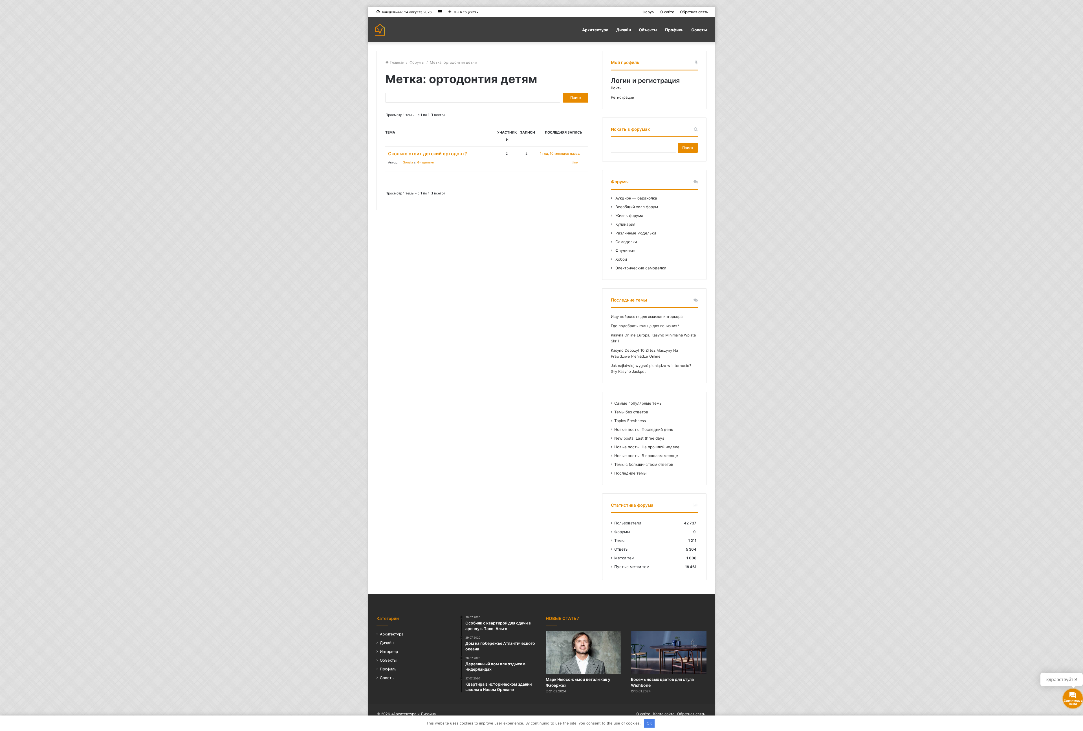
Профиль (674, 29)
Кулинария (624, 224)
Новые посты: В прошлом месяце (646, 455)
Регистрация (622, 97)
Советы (699, 29)
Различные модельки (635, 233)
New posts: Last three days (639, 438)
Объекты (648, 29)
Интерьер (389, 651)
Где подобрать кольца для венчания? (645, 326)
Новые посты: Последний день (643, 429)
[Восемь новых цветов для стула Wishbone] (668, 652)
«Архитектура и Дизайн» (413, 714)
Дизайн (623, 29)
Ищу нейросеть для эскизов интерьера (647, 316)
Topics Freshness (630, 420)
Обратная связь (694, 12)
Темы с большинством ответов (643, 464)
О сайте (667, 12)
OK (649, 723)
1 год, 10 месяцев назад (560, 153)
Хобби (620, 259)
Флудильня (425, 162)
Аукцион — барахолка (635, 198)
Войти (616, 88)
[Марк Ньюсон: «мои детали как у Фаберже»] (583, 652)
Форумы (417, 62)
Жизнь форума (628, 215)
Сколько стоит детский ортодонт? (427, 153)
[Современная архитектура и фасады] (380, 30)
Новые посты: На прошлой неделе (646, 447)
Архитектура (595, 29)
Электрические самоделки (640, 268)
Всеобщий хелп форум (636, 207)
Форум (648, 12)
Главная (396, 62)
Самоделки (625, 242)
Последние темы (630, 473)
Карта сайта (663, 714)
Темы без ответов (631, 412)
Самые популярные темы (638, 403)
